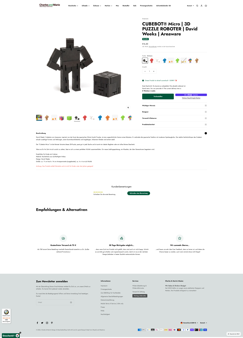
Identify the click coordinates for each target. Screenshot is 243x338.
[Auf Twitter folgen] (42, 323)
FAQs (102, 311)
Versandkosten (153, 46)
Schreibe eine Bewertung (139, 193)
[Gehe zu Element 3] (54, 118)
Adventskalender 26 (163, 6)
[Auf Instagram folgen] (47, 323)
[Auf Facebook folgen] (37, 323)
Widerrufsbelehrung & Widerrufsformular (139, 287)
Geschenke (72, 6)
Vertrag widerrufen (140, 296)
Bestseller (126, 6)
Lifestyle (85, 6)
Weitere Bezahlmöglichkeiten (191, 98)
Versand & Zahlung (138, 292)
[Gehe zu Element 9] (100, 118)
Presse (103, 307)
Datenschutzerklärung (107, 300)
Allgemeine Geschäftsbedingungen (112, 296)
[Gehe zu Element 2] (47, 118)
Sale (134, 6)
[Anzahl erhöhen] (154, 71)
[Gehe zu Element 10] (107, 118)
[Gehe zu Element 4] (62, 118)
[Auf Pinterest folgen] (52, 323)
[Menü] (9, 310)
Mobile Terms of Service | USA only (112, 303)
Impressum (104, 286)
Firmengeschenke (146, 6)
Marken (107, 6)
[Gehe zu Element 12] (123, 118)
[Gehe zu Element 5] (69, 118)
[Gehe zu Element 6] (77, 118)
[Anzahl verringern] (145, 71)
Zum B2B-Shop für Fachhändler (111, 293)
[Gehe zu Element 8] (92, 118)
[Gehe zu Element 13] (130, 118)
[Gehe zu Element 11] (115, 118)
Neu (117, 6)
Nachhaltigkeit (105, 314)
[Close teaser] (20, 333)
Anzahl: (144, 67)
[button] (11, 335)
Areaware (145, 19)
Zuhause (96, 6)
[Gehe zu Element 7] (85, 118)
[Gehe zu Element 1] (39, 118)
